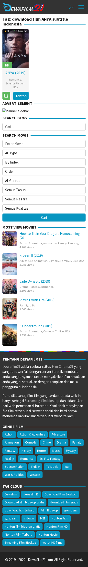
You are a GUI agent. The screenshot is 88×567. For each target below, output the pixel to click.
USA (15, 87)
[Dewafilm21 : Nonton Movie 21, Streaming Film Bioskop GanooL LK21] (23, 6)
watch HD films (52, 543)
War (67, 467)
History (26, 451)
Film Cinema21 (62, 366)
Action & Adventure (32, 434)
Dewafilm (11, 494)
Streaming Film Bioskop (20, 543)
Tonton (21, 96)
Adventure (35, 243)
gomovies (70, 510)
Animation (50, 243)
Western (35, 475)
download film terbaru (19, 510)
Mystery (71, 451)
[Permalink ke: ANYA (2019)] (15, 48)
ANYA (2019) (15, 72)
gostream (11, 518)
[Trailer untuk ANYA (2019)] (6, 96)
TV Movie (52, 467)
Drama (24, 286)
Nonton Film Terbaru (18, 535)
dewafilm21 (30, 494)
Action (24, 243)
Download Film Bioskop (61, 494)
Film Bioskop (49, 510)
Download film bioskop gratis (24, 502)
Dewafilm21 (11, 366)
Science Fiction (15, 83)
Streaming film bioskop (42, 400)
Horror (41, 451)
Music (74, 261)
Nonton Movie (48, 535)
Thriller (59, 331)
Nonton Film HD (57, 527)
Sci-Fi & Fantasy (50, 459)
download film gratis (64, 502)
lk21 (42, 518)
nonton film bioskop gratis (22, 527)
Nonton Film (60, 518)
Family (62, 243)
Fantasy (73, 243)
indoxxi (29, 518)
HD (7, 65)
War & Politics (14, 475)
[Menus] (81, 7)
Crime (47, 442)
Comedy (54, 261)
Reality (9, 459)
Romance (15, 79)
